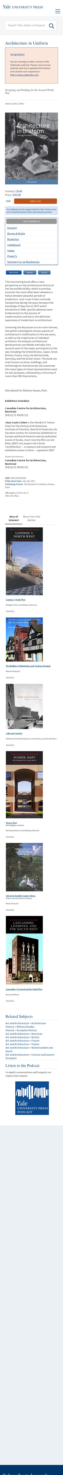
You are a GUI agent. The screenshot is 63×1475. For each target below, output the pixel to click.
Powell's (12, 256)
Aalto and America (14, 733)
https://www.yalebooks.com (24, 74)
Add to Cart (35, 201)
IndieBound (13, 245)
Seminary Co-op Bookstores (23, 261)
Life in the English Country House (20, 895)
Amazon (12, 227)
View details (10, 611)
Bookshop (13, 239)
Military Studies (25, 1026)
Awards (44, 272)
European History (27, 1030)
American (36, 1033)
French (35, 1040)
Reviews (30, 272)
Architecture (38, 1023)
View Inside (31, 182)
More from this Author (31, 518)
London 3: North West (15, 599)
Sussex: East (11, 822)
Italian (35, 1044)
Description (13, 272)
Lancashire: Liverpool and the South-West (24, 989)
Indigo (11, 250)
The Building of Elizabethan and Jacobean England (28, 666)
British (35, 1037)
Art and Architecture (17, 1023)
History (10, 1026)
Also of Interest (14, 518)
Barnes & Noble (16, 233)
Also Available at (31, 221)
